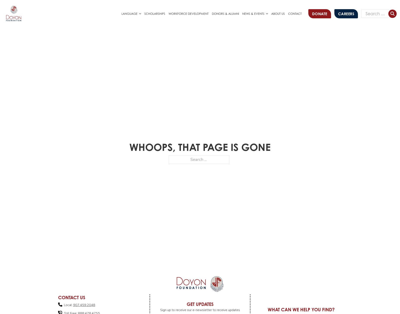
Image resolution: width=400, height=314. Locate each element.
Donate (319, 13)
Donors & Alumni (225, 13)
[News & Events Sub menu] (268, 14)
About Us (278, 13)
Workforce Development (189, 13)
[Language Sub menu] (141, 14)
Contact (295, 13)
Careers (346, 13)
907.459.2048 (84, 305)
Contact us (71, 297)
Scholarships (154, 13)
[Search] (392, 14)
